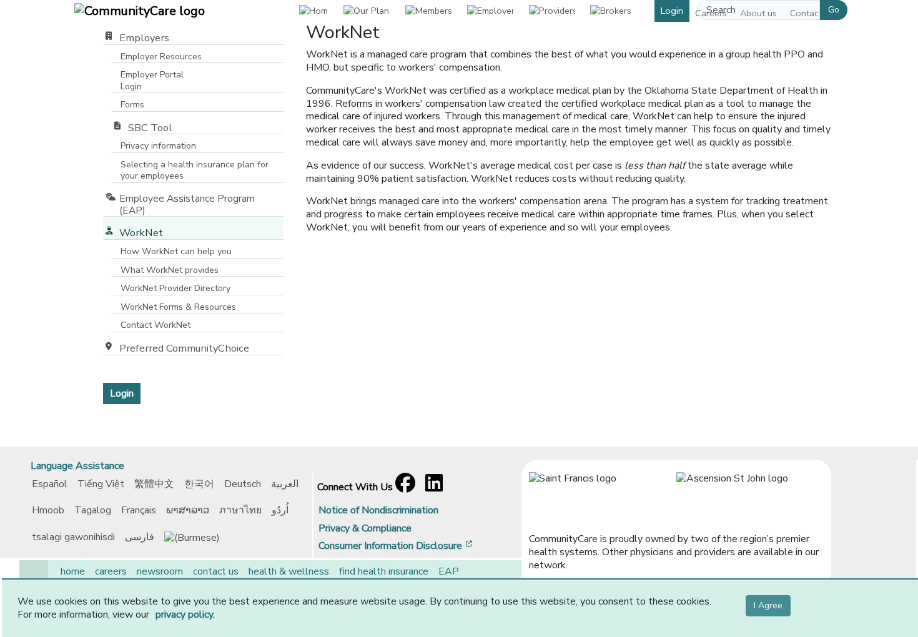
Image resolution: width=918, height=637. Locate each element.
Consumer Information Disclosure (396, 546)
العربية (285, 484)
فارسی (139, 537)
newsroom (160, 571)
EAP (448, 571)
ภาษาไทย (240, 510)
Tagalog (92, 510)
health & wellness (289, 571)
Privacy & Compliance (365, 528)
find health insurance (383, 571)
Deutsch (242, 484)
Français (138, 510)
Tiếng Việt (100, 484)
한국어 (199, 484)
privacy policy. (185, 614)
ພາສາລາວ (187, 510)
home (73, 571)
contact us (216, 571)
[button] (366, 11)
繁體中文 (154, 484)
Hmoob (48, 510)
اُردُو (280, 510)
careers (111, 571)
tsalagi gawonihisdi (73, 537)
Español (49, 484)
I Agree (768, 605)
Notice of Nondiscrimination (378, 510)
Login (672, 10)
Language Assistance (77, 466)
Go (833, 10)
